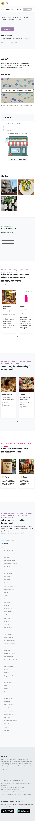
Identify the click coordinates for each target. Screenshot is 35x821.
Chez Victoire (8, 685)
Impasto (6, 672)
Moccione (7, 631)
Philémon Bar (8, 628)
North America (17, 17)
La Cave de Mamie (7, 307)
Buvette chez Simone (10, 720)
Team (3, 794)
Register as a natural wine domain (13, 787)
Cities (19, 9)
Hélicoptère (7, 579)
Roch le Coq (8, 608)
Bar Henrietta (8, 573)
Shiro (25, 477)
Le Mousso (7, 717)
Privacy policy (27, 794)
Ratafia (6, 605)
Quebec (4, 19)
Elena (6, 689)
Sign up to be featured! (18, 159)
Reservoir (7, 618)
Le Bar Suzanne (8, 714)
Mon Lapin (7, 576)
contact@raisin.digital (9, 792)
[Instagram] (1, 769)
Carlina (7, 477)
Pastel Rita (7, 602)
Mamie (22, 307)
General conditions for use (14, 794)
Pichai (6, 592)
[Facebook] (6, 769)
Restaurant (7, 29)
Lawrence (7, 701)
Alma (5, 596)
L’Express (7, 621)
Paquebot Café (9, 676)
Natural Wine (8, 805)
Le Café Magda (8, 656)
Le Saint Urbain (8, 679)
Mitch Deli (7, 724)
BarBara (6, 669)
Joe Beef (7, 624)
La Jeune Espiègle (9, 653)
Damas (6, 557)
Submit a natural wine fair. (11, 789)
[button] (17, 336)
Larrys (6, 570)
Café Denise (8, 615)
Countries (9, 9)
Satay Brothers (8, 705)
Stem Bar (7, 708)
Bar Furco (7, 663)
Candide (6, 730)
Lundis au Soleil (8, 666)
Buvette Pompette (9, 640)
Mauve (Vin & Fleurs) (10, 660)
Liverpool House (9, 589)
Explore (9, 17)
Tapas (22, 394)
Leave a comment (7, 242)
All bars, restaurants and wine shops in (15, 284)
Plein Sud (7, 650)
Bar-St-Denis (8, 682)
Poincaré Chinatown (10, 586)
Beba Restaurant (9, 711)
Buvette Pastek (8, 567)
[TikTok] (4, 769)
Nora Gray (7, 599)
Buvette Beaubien (9, 551)
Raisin (3, 17)
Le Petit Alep (8, 612)
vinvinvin (7, 727)
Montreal (11, 19)
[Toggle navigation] (32, 3)
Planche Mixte (7, 394)
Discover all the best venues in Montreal (17, 341)
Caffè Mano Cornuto (10, 563)
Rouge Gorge (8, 698)
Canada (26, 17)
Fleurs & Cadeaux (9, 560)
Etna (5, 692)
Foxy (5, 695)
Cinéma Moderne (9, 644)
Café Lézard (8, 634)
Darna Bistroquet (9, 647)
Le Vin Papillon (8, 637)
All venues (27, 9)
